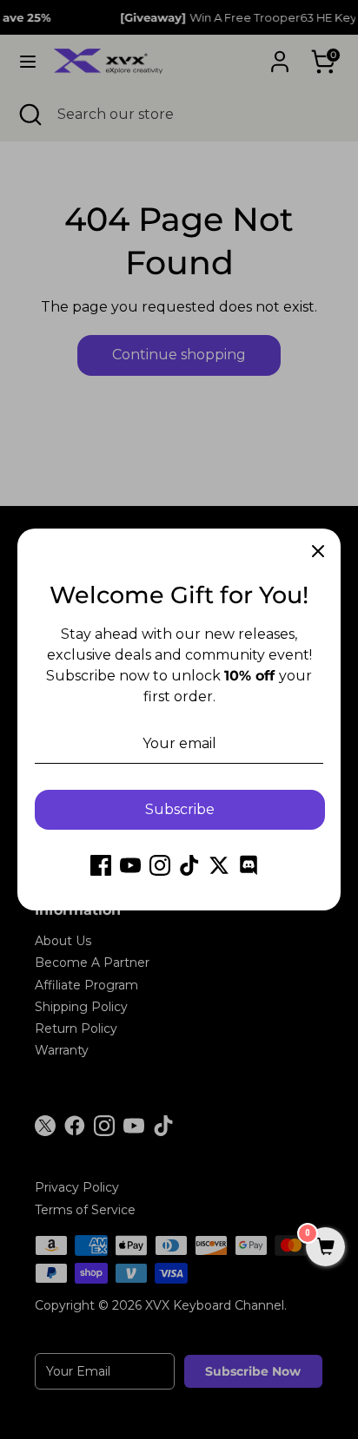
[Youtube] (130, 865)
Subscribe (180, 809)
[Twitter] (219, 865)
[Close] (318, 551)
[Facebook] (100, 865)
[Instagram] (159, 865)
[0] (325, 1248)
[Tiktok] (189, 865)
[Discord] (248, 865)
